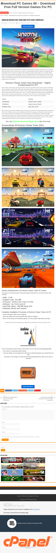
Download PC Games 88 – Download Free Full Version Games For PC (28, 5)
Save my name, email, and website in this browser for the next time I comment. (21, 436)
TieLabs (37, 496)
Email (3, 427)
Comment (4, 409)
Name (3, 422)
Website (3, 432)
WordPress (25, 496)
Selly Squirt (5, 22)
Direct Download (28, 26)
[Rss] (28, 498)
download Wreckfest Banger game (25, 121)
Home (1, 15)
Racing (6, 15)
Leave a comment (26, 22)
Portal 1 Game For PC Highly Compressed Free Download (21, 12)
